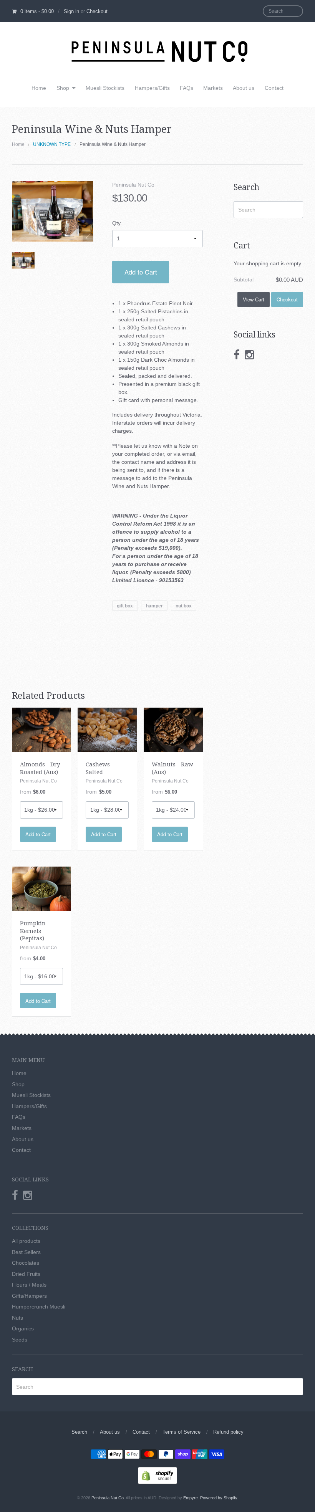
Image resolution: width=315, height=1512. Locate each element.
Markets (213, 88)
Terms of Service (181, 1432)
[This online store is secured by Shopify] (157, 1475)
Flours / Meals (29, 1285)
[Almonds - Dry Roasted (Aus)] (41, 729)
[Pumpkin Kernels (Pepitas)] (41, 888)
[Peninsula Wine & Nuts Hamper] (23, 260)
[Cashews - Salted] (107, 729)
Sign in (71, 11)
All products (26, 1241)
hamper (154, 606)
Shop (62, 88)
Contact (274, 88)
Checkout (97, 11)
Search (79, 1432)
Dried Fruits (26, 1274)
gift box (125, 606)
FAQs (186, 88)
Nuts (17, 1318)
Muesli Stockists (105, 88)
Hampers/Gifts (152, 88)
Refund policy (228, 1432)
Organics (23, 1328)
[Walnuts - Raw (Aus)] (173, 729)
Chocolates (25, 1263)
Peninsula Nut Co (133, 185)
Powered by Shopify (218, 1497)
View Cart (253, 299)
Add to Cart (140, 271)
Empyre (190, 1497)
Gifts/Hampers (29, 1296)
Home (39, 88)
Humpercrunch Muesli (38, 1307)
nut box (184, 606)
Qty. (117, 223)
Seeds (19, 1340)
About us (243, 88)
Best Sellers (26, 1252)
